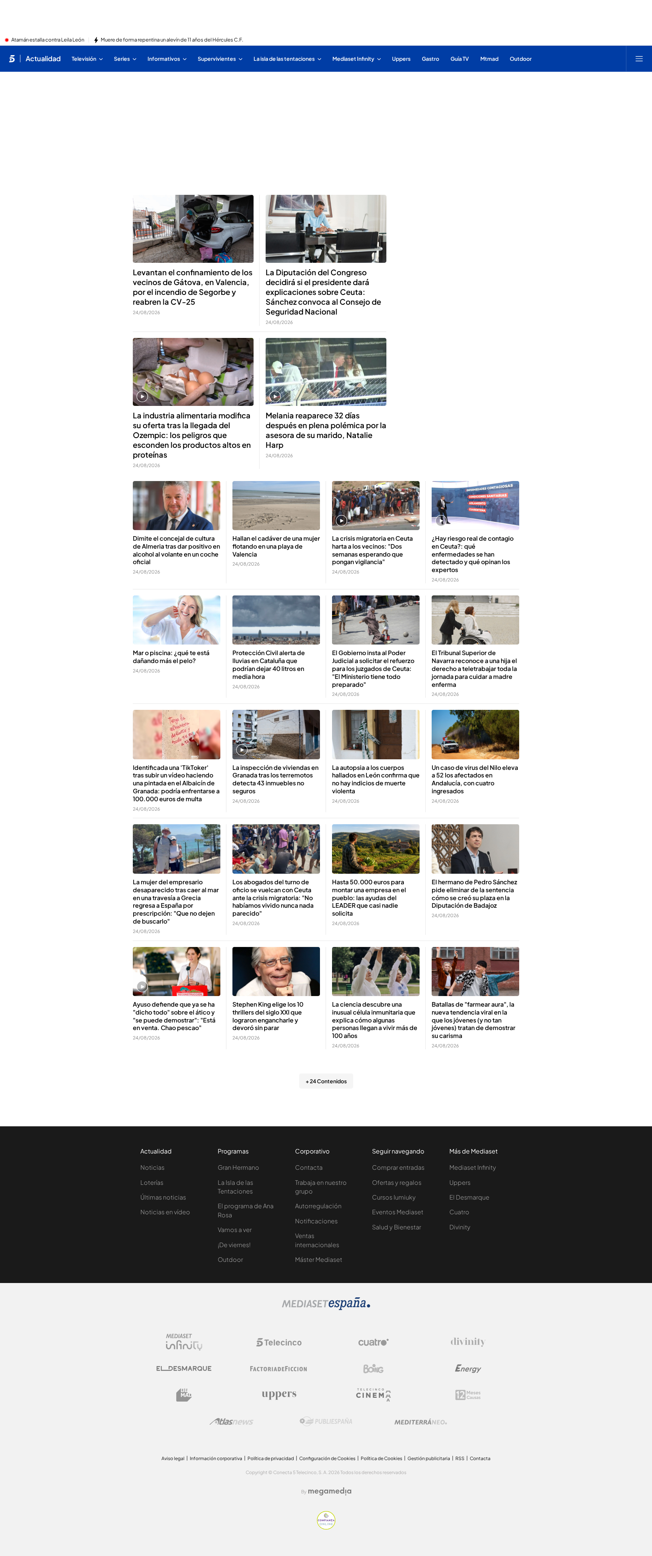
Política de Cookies (381, 1458)
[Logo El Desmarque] (184, 1368)
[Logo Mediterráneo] (420, 1422)
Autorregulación (318, 1206)
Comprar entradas (398, 1167)
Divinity (460, 1227)
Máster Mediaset (318, 1259)
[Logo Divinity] (468, 1342)
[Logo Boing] (373, 1368)
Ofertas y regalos (396, 1182)
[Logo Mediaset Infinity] (184, 1342)
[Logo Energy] (468, 1368)
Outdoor (230, 1259)
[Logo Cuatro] (373, 1342)
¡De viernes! (234, 1245)
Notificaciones (316, 1221)
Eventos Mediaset (397, 1212)
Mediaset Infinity (472, 1167)
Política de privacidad (271, 1458)
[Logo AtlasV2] (231, 1421)
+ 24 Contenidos (326, 1081)
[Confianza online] (326, 1527)
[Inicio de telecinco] (12, 58)
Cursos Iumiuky (394, 1197)
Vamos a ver (235, 1230)
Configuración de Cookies (327, 1458)
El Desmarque (469, 1197)
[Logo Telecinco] (278, 1342)
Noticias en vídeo (165, 1212)
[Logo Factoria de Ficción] (279, 1368)
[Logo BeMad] (184, 1395)
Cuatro (459, 1212)
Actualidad (43, 58)
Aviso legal (173, 1458)
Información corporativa (216, 1458)
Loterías (151, 1182)
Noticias (152, 1167)
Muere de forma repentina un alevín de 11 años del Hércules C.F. (172, 40)
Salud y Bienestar (396, 1227)
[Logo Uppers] (279, 1395)
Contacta (309, 1167)
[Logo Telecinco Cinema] (373, 1395)
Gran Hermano (238, 1167)
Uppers (460, 1182)
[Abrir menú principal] (639, 58)
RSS (459, 1458)
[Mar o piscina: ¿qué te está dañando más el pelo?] (176, 620)
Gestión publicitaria (429, 1458)
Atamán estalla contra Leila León (47, 40)
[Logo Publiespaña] (326, 1421)
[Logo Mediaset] (326, 1308)
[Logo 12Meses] (468, 1395)
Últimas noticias (163, 1197)
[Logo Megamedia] (329, 1491)
